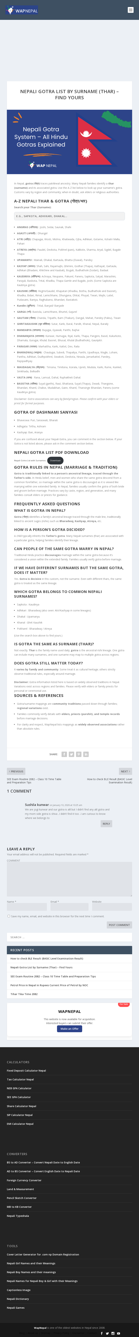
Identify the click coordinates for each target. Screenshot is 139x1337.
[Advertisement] (69, 47)
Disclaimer (78, 1333)
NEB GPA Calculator (19, 1088)
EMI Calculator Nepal (20, 1124)
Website (97, 901)
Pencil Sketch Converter (22, 1198)
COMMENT (13, 860)
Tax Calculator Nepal (20, 1079)
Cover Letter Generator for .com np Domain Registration (43, 1254)
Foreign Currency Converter (24, 1180)
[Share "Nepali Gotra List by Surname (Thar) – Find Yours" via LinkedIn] (86, 754)
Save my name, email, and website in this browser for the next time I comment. (57, 916)
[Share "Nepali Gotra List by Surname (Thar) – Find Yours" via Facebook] (64, 754)
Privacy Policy (61, 1333)
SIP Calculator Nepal (20, 1115)
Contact (92, 1333)
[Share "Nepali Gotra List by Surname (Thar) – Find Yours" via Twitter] (71, 754)
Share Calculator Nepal (21, 1106)
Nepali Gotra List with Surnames (30, 460)
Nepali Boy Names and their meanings (31, 1272)
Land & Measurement (20, 1189)
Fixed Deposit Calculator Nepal (26, 1070)
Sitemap (45, 1333)
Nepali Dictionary (18, 1299)
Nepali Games (15, 1307)
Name (11, 901)
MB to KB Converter (19, 1207)
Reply (106, 823)
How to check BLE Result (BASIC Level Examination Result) (46, 958)
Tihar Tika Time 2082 (23, 994)
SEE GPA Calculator (19, 1097)
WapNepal (40, 1327)
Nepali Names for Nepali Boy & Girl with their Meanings (42, 1281)
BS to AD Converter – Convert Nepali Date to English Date (43, 1162)
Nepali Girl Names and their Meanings (31, 1263)
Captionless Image (18, 1290)
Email (54, 901)
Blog (22, 1333)
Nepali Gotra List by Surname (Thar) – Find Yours (41, 967)
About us (33, 1333)
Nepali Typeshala (18, 1216)
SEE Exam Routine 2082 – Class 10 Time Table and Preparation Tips (53, 976)
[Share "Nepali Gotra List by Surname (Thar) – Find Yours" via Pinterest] (78, 754)
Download (55, 460)
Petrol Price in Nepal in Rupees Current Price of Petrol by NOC (49, 985)
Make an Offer (70, 1028)
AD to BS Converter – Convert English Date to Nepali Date (43, 1171)
